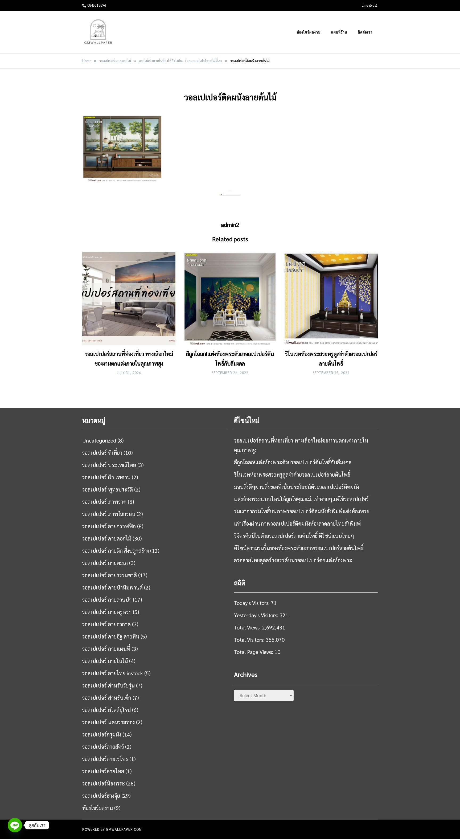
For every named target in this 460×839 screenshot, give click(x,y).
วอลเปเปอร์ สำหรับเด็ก (106, 697)
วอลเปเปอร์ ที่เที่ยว (102, 452)
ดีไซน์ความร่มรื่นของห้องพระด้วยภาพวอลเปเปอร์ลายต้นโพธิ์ (298, 548)
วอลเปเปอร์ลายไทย (103, 771)
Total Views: (248, 627)
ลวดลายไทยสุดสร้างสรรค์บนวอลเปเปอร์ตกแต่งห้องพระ (293, 560)
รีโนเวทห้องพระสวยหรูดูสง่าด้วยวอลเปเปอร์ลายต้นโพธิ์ (292, 474)
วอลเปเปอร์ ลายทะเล (105, 562)
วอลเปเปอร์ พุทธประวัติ (107, 489)
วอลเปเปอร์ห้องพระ (103, 783)
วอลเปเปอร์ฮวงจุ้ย (101, 795)
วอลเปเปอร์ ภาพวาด (104, 501)
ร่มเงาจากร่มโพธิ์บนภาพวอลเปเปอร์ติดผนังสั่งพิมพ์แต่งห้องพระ (301, 511)
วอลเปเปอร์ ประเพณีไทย (109, 464)
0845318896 (96, 5)
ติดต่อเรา (365, 32)
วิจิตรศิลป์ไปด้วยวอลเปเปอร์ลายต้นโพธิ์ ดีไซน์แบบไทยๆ (294, 535)
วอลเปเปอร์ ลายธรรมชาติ (109, 575)
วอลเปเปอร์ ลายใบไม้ (105, 660)
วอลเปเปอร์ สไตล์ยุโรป (106, 709)
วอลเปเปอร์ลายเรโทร (105, 758)
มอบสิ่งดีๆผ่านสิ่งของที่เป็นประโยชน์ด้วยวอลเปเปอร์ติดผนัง (296, 486)
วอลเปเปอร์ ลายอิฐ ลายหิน (110, 636)
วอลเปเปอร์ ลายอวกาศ (106, 624)
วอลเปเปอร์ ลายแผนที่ (106, 648)
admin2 (230, 224)
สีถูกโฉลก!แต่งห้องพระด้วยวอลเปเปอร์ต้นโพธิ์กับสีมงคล (292, 462)
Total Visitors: (250, 639)
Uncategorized (99, 440)
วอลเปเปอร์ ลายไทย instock (112, 673)
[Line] (15, 825)
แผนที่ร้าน (339, 32)
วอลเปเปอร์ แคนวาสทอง (108, 722)
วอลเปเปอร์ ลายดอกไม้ (106, 538)
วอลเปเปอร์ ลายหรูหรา (107, 611)
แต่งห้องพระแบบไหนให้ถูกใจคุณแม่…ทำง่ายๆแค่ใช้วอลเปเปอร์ (301, 499)
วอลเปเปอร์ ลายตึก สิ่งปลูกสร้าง (115, 550)
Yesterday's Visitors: (257, 615)
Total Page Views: (254, 651)
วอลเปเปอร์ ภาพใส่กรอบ (108, 513)
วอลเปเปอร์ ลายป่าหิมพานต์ (112, 587)
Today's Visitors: (252, 602)
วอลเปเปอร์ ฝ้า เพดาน (106, 477)
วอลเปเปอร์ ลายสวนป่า (107, 599)
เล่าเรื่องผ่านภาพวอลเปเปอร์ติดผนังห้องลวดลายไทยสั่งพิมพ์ (297, 523)
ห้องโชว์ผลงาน (309, 32)
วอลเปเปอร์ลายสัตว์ (103, 746)
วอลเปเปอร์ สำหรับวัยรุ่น (108, 685)
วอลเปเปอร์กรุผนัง (101, 734)
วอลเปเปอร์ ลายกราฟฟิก (109, 526)
